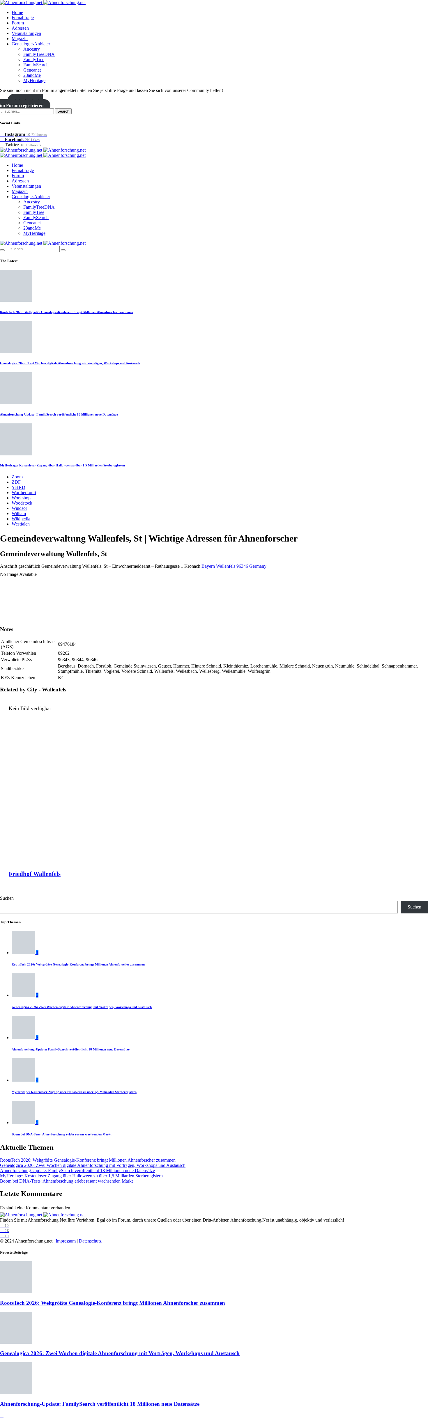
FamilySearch (36, 64)
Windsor (19, 508)
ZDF (16, 482)
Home (17, 12)
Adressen (20, 28)
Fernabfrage (23, 17)
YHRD (18, 487)
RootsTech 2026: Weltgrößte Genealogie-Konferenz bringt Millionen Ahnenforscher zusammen (66, 312)
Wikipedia (21, 518)
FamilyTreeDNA (39, 54)
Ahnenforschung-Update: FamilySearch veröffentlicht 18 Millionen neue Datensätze (59, 414)
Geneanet (32, 70)
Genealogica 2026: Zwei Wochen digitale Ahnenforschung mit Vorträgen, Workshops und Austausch (70, 363)
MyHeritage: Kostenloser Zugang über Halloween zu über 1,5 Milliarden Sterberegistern (62, 465)
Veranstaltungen (26, 33)
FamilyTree (33, 59)
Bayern (208, 566)
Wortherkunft (24, 492)
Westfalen (21, 523)
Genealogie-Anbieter (31, 43)
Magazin (20, 38)
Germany (257, 566)
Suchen (7, 898)
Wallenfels (225, 566)
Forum (18, 22)
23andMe (32, 75)
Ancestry (31, 49)
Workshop (21, 497)
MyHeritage (34, 80)
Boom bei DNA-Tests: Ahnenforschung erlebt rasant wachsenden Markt (62, 1134)
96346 (242, 566)
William (19, 513)
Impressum (66, 1240)
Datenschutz (90, 1240)
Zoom (17, 476)
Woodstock (22, 503)
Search (63, 111)
